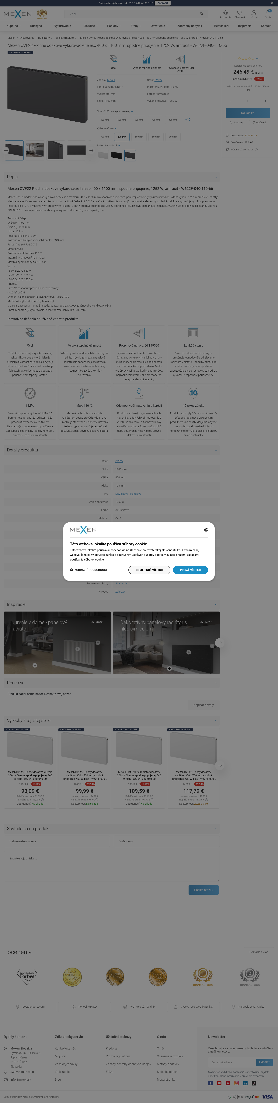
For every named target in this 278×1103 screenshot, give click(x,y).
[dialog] (139, 551)
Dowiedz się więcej (117, 559)
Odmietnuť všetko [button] (149, 569)
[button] (89, 570)
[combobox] (206, 530)
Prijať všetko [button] (190, 569)
